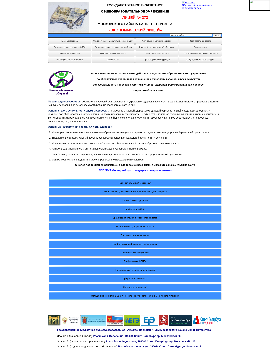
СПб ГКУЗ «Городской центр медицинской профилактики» (135, 170)
